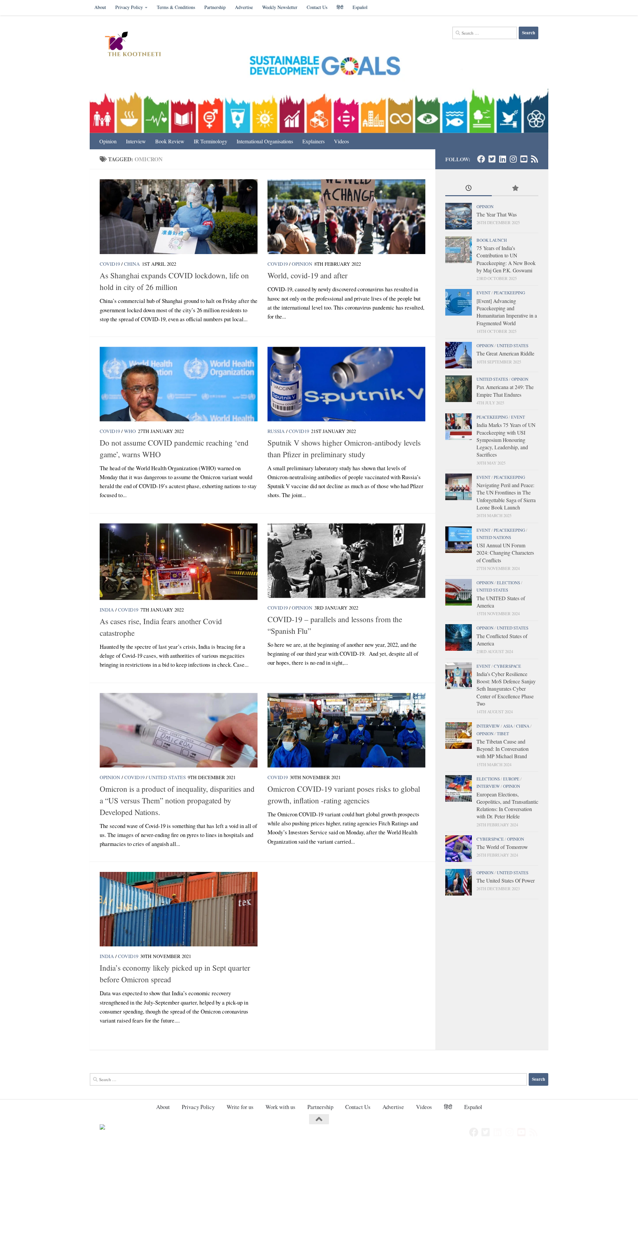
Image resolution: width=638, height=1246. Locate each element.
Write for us (240, 1107)
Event (483, 293)
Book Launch (492, 240)
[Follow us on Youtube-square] (524, 159)
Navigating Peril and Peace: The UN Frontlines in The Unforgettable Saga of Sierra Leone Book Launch (506, 496)
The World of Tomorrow (502, 846)
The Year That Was (497, 214)
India (107, 609)
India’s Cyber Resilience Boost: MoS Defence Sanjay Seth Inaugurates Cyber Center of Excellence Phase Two (506, 688)
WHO (130, 431)
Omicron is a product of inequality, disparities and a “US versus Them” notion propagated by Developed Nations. (177, 800)
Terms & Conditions (176, 7)
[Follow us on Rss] (534, 159)
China (132, 263)
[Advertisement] (199, 1196)
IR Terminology (210, 141)
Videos (341, 141)
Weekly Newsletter (279, 7)
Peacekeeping (509, 293)
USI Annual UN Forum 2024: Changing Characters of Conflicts (505, 553)
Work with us (280, 1107)
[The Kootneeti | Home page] (137, 45)
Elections (508, 583)
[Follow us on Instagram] (513, 159)
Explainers (313, 141)
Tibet (503, 734)
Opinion (108, 141)
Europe (511, 779)
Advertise (244, 7)
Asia (508, 726)
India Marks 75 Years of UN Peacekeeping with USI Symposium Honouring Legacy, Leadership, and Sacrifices (506, 439)
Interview (136, 141)
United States (167, 777)
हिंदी (340, 7)
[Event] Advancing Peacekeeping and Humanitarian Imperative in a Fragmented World (507, 312)
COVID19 (110, 263)
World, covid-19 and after (307, 275)
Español (360, 7)
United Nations (494, 537)
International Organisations (265, 141)
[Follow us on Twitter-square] (492, 159)
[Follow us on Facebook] (481, 159)
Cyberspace (507, 666)
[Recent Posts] (468, 188)
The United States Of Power (506, 880)
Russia (276, 431)
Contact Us (317, 7)
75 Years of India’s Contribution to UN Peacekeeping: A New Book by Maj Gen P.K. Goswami (506, 259)
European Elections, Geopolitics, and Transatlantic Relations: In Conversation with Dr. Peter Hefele (507, 805)
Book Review (169, 141)
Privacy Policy (129, 7)
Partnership (215, 7)
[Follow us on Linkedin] (502, 159)
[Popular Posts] (515, 188)
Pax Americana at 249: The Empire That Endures (505, 390)
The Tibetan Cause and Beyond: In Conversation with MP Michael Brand (503, 749)
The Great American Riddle (505, 353)
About (100, 7)
